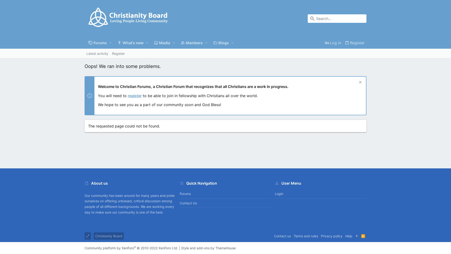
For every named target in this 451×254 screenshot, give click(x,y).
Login (279, 194)
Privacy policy (331, 236)
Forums (185, 194)
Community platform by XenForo (131, 248)
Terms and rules (306, 236)
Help (348, 236)
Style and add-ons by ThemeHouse (208, 248)
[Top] (357, 236)
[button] (110, 42)
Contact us (188, 203)
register (135, 95)
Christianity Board (108, 236)
